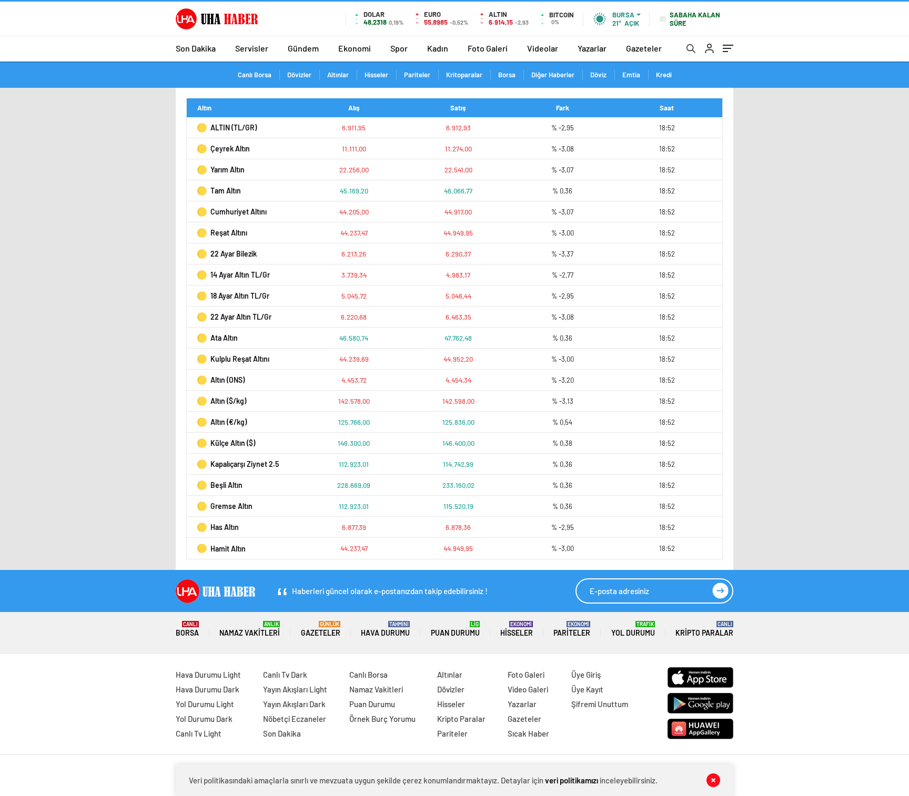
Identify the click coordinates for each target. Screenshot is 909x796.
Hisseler (376, 74)
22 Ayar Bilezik (233, 253)
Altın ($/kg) (228, 400)
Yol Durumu (633, 629)
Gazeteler (644, 48)
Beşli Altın (226, 485)
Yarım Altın (227, 169)
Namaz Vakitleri (249, 629)
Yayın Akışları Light (295, 689)
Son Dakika (196, 48)
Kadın (437, 48)
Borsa (507, 74)
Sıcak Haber (528, 733)
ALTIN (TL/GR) (233, 127)
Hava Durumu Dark (207, 689)
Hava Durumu (385, 629)
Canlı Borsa (254, 74)
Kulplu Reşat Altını (239, 358)
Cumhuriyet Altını (238, 211)
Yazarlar (592, 48)
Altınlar (338, 74)
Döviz (598, 74)
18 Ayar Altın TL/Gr (239, 295)
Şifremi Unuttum (599, 704)
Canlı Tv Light (198, 733)
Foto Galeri (488, 48)
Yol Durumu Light (205, 704)
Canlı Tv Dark (285, 674)
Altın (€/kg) (228, 421)
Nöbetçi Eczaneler (294, 718)
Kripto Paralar (704, 629)
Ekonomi (354, 48)
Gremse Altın (231, 506)
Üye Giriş (586, 674)
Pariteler (417, 74)
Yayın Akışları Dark (294, 704)
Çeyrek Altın (230, 148)
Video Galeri (528, 689)
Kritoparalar (464, 74)
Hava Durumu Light (208, 674)
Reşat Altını (228, 232)
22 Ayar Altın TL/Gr (240, 316)
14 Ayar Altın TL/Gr (240, 274)
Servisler (251, 48)
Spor (399, 48)
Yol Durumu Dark (204, 718)
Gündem (303, 48)
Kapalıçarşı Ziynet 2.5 (244, 464)
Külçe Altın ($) (232, 442)
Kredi (664, 74)
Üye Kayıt (587, 689)
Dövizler (299, 74)
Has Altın (224, 527)
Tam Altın (225, 190)
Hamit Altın (228, 548)
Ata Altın (224, 337)
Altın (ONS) (227, 379)
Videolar (542, 48)
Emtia (631, 74)
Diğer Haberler (552, 74)
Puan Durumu (455, 629)
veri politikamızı (571, 780)
